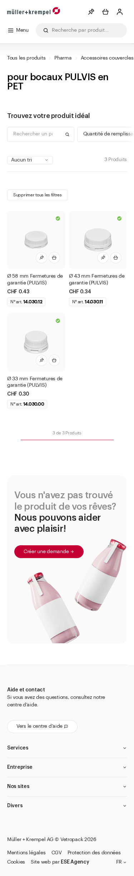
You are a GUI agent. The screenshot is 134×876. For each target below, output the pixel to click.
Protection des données (94, 852)
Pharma (62, 58)
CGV (56, 852)
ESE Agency (75, 862)
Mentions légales (26, 852)
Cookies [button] (16, 862)
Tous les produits (26, 58)
